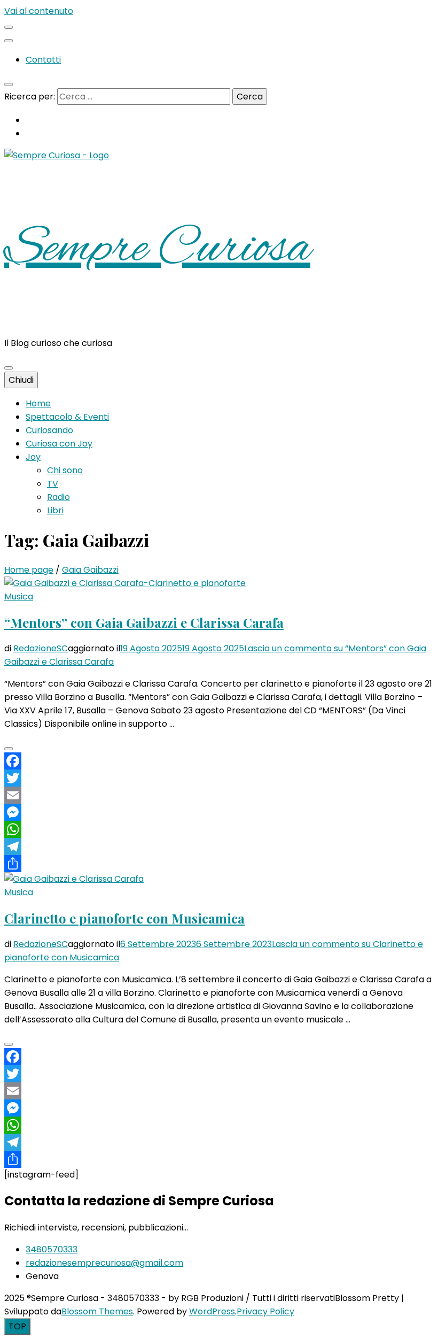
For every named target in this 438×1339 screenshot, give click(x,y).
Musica (18, 596)
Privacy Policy (265, 1311)
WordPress (212, 1311)
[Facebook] (219, 760)
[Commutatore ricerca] (8, 84)
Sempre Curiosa (157, 249)
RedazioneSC (40, 648)
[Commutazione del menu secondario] (8, 27)
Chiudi (21, 380)
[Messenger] (219, 812)
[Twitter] (219, 778)
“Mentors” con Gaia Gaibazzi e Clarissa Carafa (144, 622)
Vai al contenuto (38, 11)
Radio (58, 497)
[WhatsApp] (219, 829)
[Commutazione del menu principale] (8, 368)
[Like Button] (8, 748)
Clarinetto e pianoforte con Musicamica (124, 918)
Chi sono (65, 470)
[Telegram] (219, 846)
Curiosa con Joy (59, 443)
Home (38, 403)
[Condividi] (219, 863)
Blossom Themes (97, 1311)
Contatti (43, 59)
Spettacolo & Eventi (67, 417)
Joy (33, 457)
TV (52, 484)
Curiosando (49, 430)
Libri (55, 510)
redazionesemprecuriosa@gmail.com (104, 1263)
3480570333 (51, 1249)
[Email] (219, 795)
